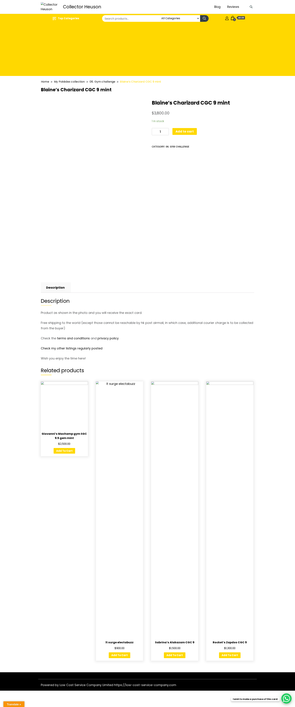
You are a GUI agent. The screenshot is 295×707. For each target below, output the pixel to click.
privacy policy (108, 338)
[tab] (55, 287)
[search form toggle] (251, 7)
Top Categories (68, 18)
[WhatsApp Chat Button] (286, 698)
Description (55, 287)
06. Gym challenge (177, 146)
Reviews (233, 7)
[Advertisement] (147, 49)
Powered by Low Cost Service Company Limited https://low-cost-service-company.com (108, 685)
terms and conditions (73, 338)
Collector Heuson (82, 7)
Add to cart (184, 131)
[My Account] (227, 18)
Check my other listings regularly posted (71, 348)
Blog (217, 7)
